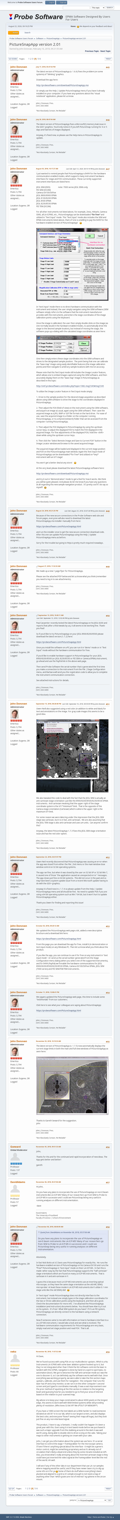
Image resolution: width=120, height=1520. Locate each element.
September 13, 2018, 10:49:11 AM (51, 615)
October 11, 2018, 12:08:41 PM (47, 992)
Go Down (13, 59)
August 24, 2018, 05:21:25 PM (47, 511)
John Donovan (18, 66)
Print (108, 59)
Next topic (105, 51)
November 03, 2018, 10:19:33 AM (48, 1041)
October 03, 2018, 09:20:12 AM (47, 926)
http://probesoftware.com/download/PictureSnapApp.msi (62, 85)
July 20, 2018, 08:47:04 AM (45, 119)
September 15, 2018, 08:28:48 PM (48, 704)
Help (89, 1517)
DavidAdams (17, 1182)
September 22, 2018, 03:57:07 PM (48, 857)
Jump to (73, 1500)
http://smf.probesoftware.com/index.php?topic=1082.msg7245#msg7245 (70, 386)
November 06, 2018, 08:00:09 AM (50, 1227)
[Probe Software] (11, 100)
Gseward (15, 1146)
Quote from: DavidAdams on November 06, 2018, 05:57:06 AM (65, 1232)
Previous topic (92, 51)
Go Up (11, 1489)
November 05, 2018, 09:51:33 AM (48, 1147)
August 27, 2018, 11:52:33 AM (49, 566)
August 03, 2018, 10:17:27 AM (47, 169)
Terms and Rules (99, 1517)
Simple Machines (26, 1517)
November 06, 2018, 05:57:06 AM (48, 1182)
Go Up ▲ (110, 1517)
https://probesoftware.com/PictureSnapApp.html (58, 526)
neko (13, 1351)
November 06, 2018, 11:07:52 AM (48, 1351)
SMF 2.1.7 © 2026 (12, 1517)
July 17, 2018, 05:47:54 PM (45, 67)
